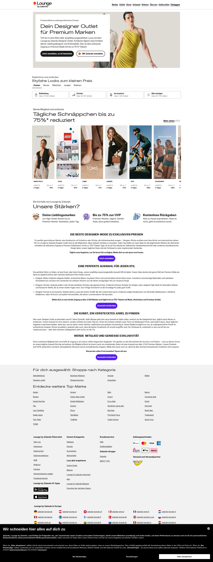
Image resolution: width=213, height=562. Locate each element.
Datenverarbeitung (41, 456)
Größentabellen (106, 447)
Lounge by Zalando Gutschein (78, 475)
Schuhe (70, 447)
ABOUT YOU (105, 461)
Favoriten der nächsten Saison (79, 488)
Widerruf (37, 465)
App (68, 479)
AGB (35, 460)
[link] (175, 4)
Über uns (37, 442)
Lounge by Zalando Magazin (78, 484)
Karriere (37, 469)
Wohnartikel (71, 456)
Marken (70, 470)
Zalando (103, 457)
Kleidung (70, 442)
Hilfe (101, 442)
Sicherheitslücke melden (43, 474)
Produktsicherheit (41, 478)
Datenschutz (39, 451)
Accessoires (71, 451)
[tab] (37, 85)
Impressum (38, 447)
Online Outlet (72, 466)
